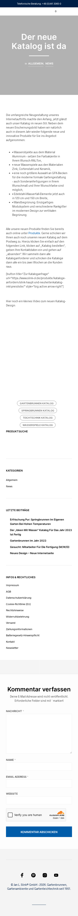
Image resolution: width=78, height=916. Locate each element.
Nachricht (15, 711)
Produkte (34, 233)
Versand (10, 622)
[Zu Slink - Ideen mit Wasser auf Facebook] (22, 875)
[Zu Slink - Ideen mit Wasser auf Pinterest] (33, 875)
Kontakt (10, 641)
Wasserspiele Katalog (38, 425)
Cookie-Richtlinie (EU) (18, 604)
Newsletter (12, 647)
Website (12, 793)
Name (11, 759)
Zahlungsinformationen (19, 629)
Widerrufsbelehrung (17, 616)
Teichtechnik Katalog (38, 417)
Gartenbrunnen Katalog (37, 403)
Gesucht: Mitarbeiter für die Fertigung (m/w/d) (39, 547)
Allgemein (35, 63)
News (49, 63)
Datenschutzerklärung (18, 597)
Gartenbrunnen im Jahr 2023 (28, 540)
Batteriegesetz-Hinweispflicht (22, 635)
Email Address (17, 776)
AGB (8, 591)
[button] (53, 11)
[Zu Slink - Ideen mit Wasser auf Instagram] (44, 875)
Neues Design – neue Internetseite (32, 553)
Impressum (12, 585)
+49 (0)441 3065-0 (51, 3)
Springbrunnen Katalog (37, 410)
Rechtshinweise (15, 610)
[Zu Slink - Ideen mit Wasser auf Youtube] (56, 875)
